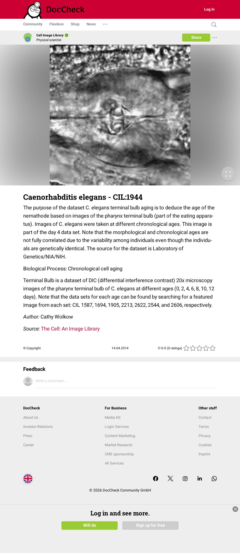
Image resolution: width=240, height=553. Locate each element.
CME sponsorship (119, 454)
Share (196, 37)
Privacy (205, 436)
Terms (204, 426)
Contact (205, 417)
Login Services (117, 426)
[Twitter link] (170, 479)
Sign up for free (150, 525)
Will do (89, 525)
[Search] (213, 25)
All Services (114, 463)
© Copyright (32, 348)
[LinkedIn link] (199, 479)
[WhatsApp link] (214, 479)
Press (27, 436)
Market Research (118, 445)
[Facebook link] (155, 479)
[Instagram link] (185, 479)
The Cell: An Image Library (70, 329)
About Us (30, 417)
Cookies (205, 445)
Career (28, 445)
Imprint (204, 454)
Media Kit (112, 417)
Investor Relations (38, 426)
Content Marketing (120, 436)
